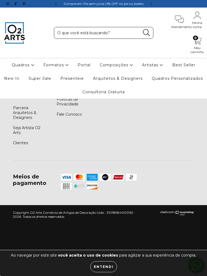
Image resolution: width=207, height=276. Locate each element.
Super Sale (40, 78)
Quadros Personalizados (177, 78)
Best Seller (183, 65)
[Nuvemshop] (177, 214)
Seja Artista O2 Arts (26, 130)
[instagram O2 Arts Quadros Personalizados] (8, 3)
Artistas (151, 65)
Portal (84, 65)
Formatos (54, 65)
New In (11, 78)
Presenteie (72, 78)
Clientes (20, 142)
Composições (115, 65)
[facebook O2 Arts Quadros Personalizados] (16, 3)
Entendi (103, 267)
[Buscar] (146, 32)
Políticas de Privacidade (67, 101)
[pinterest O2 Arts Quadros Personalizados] (23, 3)
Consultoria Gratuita (103, 91)
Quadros (21, 65)
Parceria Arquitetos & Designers (24, 112)
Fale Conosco (69, 114)
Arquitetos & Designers (118, 78)
